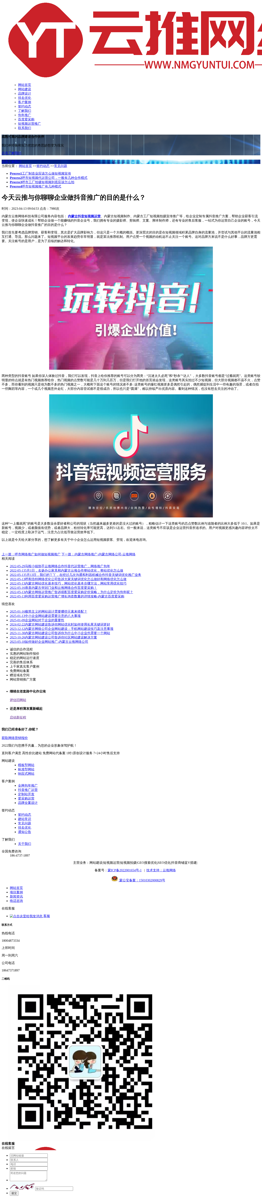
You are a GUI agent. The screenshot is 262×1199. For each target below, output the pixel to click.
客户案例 (24, 102)
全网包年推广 (28, 785)
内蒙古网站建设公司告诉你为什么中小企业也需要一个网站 (60, 633)
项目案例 (16, 892)
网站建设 (24, 89)
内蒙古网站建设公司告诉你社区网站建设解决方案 (53, 637)
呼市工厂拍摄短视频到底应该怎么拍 (42, 182)
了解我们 (24, 110)
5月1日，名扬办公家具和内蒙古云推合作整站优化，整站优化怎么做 (66, 570)
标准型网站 (26, 769)
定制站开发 (26, 794)
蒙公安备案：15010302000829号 (142, 880)
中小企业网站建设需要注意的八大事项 (45, 616)
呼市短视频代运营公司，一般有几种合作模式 (48, 178)
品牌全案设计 (28, 802)
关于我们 (24, 843)
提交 (14, 1193)
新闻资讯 (16, 896)
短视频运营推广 (29, 123)
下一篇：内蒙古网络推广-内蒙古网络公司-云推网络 (98, 554)
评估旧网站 (18, 700)
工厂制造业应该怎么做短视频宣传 (40, 173)
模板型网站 (26, 765)
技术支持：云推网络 (161, 870)
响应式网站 (26, 773)
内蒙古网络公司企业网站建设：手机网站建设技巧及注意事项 (61, 628)
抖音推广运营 (28, 790)
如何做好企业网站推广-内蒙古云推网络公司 (49, 641)
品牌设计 (24, 93)
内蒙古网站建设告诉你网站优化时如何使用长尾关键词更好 (60, 624)
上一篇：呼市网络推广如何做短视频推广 (31, 554)
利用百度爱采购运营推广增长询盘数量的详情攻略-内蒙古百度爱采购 (67, 596)
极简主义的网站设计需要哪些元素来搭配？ (48, 611)
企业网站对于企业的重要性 (37, 620)
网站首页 (24, 85)
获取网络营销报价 (15, 738)
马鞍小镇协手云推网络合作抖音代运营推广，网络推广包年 (60, 566)
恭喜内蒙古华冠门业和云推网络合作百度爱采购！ (53, 587)
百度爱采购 (26, 119)
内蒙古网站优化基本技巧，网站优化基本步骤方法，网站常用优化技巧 (68, 583)
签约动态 (24, 106)
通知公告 (24, 832)
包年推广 (24, 115)
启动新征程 (18, 717)
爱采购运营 (26, 798)
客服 (46, 916)
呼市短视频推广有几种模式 (35, 186)
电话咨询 (16, 901)
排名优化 (24, 98)
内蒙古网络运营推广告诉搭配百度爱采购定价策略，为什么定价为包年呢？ (71, 592)
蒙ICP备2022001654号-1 (125, 870)
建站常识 (24, 819)
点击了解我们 (11, 153)
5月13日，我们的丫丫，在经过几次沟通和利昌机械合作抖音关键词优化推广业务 (75, 575)
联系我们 (24, 128)
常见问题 (60, 166)
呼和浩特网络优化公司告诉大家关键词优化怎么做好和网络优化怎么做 (68, 579)
